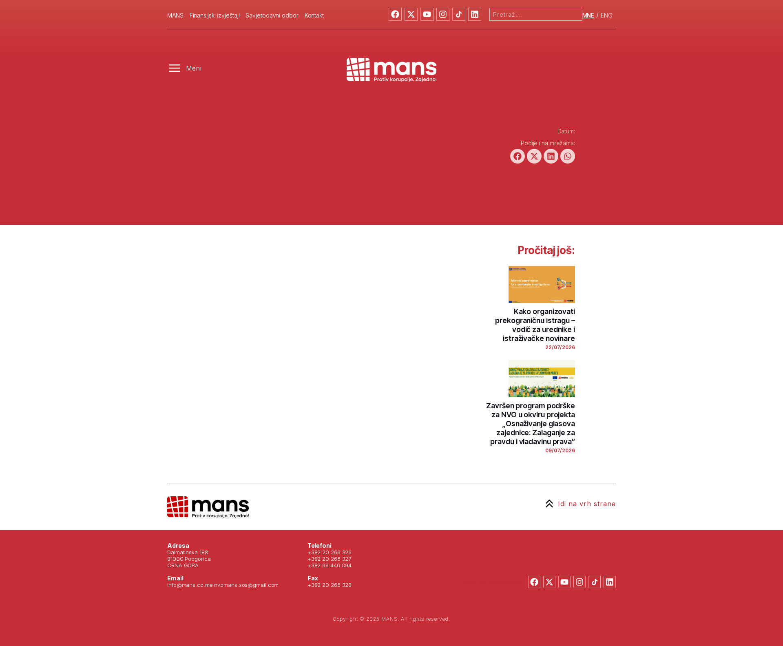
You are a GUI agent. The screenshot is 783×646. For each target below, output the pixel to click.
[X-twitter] (411, 14)
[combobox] (535, 14)
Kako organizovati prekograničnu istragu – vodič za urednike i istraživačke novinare (535, 325)
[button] (517, 156)
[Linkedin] (475, 14)
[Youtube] (427, 14)
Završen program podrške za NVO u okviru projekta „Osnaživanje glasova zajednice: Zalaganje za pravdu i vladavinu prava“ (530, 423)
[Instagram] (443, 14)
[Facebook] (395, 14)
